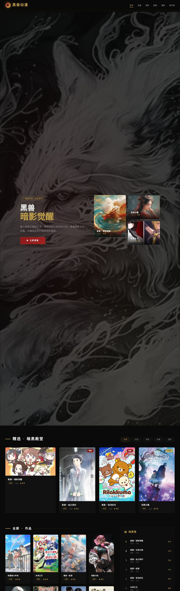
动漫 (139, 5)
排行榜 (172, 5)
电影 (147, 5)
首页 (131, 5)
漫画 (163, 5)
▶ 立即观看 (33, 240)
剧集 (155, 5)
